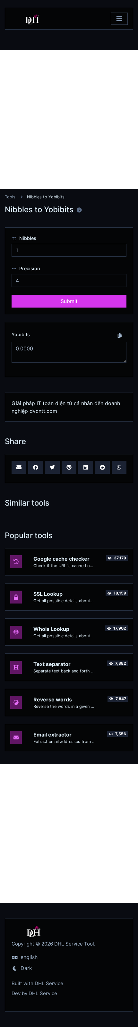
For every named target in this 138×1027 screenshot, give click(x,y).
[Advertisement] (69, 119)
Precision (29, 268)
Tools (10, 197)
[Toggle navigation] (119, 19)
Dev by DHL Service (34, 993)
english (28, 957)
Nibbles (27, 238)
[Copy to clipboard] (120, 335)
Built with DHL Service (37, 983)
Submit (69, 301)
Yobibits (21, 334)
